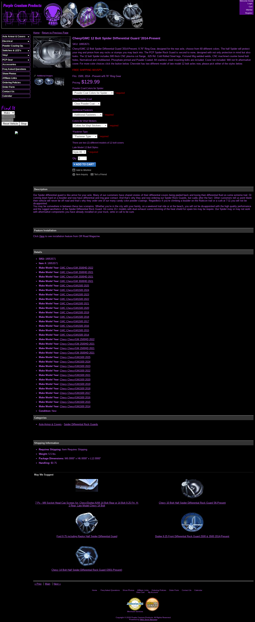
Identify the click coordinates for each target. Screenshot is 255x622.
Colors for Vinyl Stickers (84, 121)
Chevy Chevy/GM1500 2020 (75, 379)
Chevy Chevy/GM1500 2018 (75, 388)
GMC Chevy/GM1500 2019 (74, 312)
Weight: (43, 454)
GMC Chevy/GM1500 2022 (74, 299)
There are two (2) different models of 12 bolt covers (98, 142)
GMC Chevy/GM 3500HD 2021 (76, 281)
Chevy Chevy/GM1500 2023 (75, 366)
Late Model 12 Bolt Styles (85, 147)
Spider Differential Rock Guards (81, 424)
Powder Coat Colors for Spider (87, 88)
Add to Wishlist (83, 170)
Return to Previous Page (55, 32)
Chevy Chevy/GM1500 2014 (75, 406)
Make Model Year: (49, 267)
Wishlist (249, 10)
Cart (250, 7)
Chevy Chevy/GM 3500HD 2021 (77, 352)
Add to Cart (84, 164)
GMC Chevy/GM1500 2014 (74, 334)
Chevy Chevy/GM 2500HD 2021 (77, 343)
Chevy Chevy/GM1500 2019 (75, 384)
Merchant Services (135, 611)
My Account (153, 592)
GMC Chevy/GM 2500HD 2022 (76, 267)
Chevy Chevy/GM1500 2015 (75, 402)
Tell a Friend (100, 174)
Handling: (44, 463)
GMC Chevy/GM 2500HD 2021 (76, 272)
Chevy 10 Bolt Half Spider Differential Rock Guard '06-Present (192, 502)
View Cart (140, 592)
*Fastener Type (80, 131)
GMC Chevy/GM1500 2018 (74, 317)
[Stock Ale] (52, 66)
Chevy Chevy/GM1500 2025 (75, 357)
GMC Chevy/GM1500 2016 (74, 326)
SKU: (75, 44)
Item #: (43, 263)
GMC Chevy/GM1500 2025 (74, 285)
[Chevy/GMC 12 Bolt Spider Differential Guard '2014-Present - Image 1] (38, 81)
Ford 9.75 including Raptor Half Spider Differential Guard (87, 536)
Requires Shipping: (50, 449)
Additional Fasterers (82, 110)
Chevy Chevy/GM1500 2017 (75, 393)
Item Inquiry (82, 174)
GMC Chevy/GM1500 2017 (74, 321)
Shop (24, 123)
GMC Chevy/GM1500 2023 (74, 294)
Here (41, 236)
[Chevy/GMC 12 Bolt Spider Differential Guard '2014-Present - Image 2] (49, 81)
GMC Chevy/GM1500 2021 (74, 303)
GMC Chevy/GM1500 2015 (74, 330)
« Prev (38, 583)
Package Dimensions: (51, 458)
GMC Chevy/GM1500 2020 (74, 308)
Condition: (45, 411)
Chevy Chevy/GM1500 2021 (75, 375)
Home (36, 32)
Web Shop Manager (148, 619)
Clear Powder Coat (82, 99)
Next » (57, 583)
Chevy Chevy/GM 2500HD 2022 (77, 339)
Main (47, 583)
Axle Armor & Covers (50, 424)
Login (250, 3)
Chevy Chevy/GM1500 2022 (75, 370)
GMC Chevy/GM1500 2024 (74, 290)
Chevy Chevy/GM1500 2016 (75, 397)
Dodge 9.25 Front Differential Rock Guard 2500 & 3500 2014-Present (192, 536)
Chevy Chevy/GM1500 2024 (75, 361)
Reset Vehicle (10, 123)
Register (248, 13)
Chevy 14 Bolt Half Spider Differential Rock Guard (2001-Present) (87, 570)
